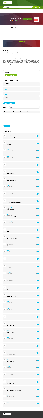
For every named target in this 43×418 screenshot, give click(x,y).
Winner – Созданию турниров (10, 92)
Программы (30, 2)
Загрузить (28, 19)
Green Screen (7, 83)
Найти (36, 7)
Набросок (6, 97)
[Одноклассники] (12, 20)
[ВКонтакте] (10, 20)
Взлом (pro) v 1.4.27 (11, 75)
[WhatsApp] (16, 20)
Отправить (7, 125)
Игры (25, 2)
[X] (13, 20)
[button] (20, 45)
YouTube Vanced (7, 88)
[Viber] (15, 20)
